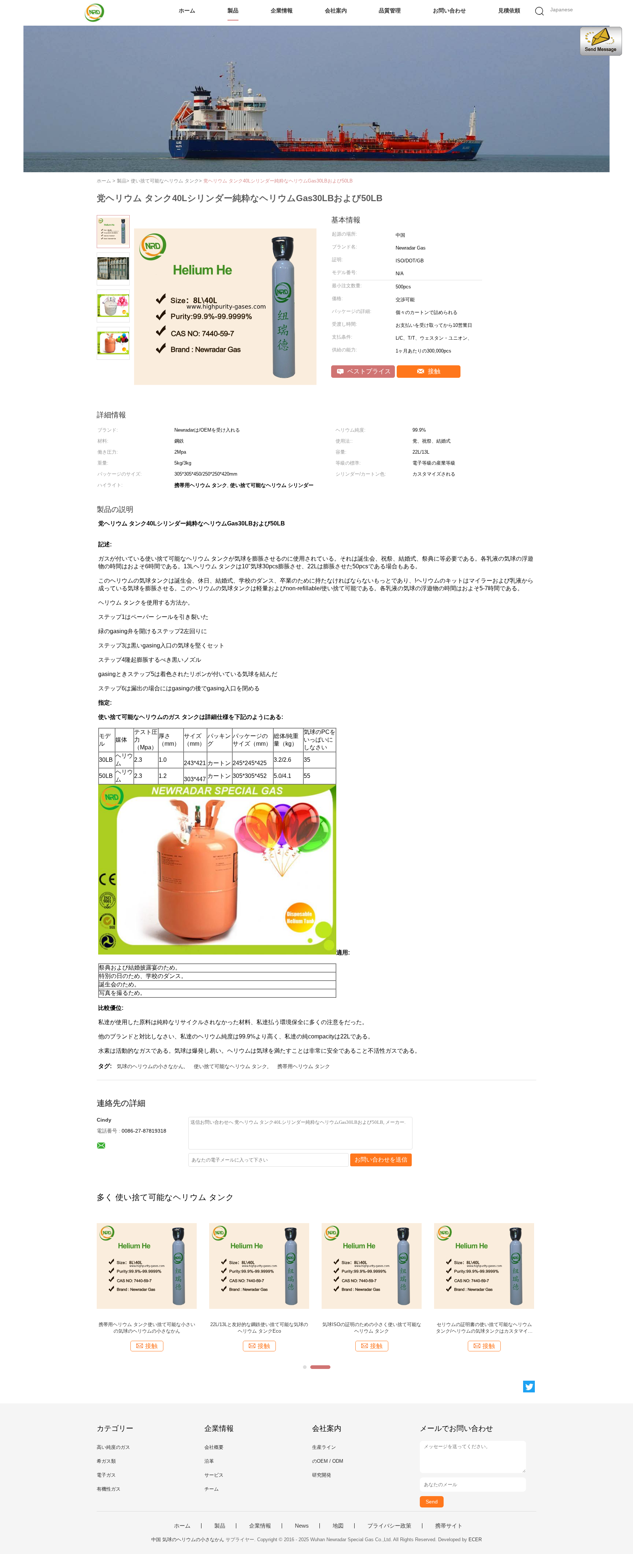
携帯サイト (449, 1525)
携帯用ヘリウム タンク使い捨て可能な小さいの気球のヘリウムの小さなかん (147, 1328)
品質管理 (390, 10)
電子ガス (106, 1475)
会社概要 (213, 1447)
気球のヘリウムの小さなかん (150, 1066)
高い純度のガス (113, 1447)
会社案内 (336, 10)
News (302, 1525)
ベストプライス (368, 371)
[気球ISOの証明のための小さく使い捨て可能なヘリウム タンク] (372, 1266)
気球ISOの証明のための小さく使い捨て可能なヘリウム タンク (371, 1328)
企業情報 (282, 10)
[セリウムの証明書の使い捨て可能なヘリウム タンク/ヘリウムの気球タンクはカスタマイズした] (484, 1266)
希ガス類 (106, 1461)
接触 (433, 371)
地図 (338, 1525)
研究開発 (321, 1475)
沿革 (209, 1461)
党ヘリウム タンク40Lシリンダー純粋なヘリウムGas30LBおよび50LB (278, 181)
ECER (475, 1539)
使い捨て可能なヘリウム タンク (230, 1066)
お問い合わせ (449, 10)
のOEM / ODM (327, 1461)
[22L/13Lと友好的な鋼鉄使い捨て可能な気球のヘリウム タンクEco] (259, 1266)
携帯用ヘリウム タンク (303, 1066)
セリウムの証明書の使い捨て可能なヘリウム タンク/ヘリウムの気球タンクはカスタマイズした (484, 1328)
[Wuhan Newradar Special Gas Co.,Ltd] (96, 13)
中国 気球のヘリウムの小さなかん (187, 1539)
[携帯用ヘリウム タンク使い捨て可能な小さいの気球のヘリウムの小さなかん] (147, 1266)
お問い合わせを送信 (381, 1159)
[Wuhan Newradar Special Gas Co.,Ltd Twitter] (529, 1386)
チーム (211, 1489)
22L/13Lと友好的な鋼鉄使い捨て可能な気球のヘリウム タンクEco (259, 1328)
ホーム (187, 10)
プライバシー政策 (389, 1525)
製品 (232, 10)
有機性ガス (109, 1489)
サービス (213, 1475)
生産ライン (324, 1447)
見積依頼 (509, 10)
